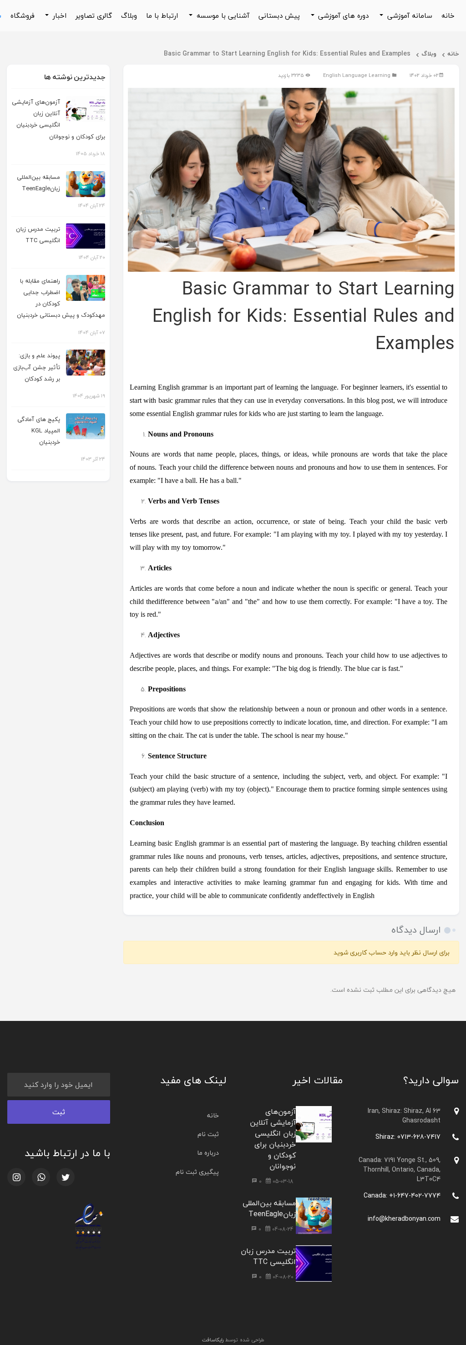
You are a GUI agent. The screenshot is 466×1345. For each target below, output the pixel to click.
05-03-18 (282, 1181)
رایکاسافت (212, 1339)
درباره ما (208, 1152)
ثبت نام (208, 1134)
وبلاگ (129, 15)
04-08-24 (282, 1229)
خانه (448, 15)
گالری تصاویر (94, 15)
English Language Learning (356, 75)
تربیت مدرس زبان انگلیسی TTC (268, 1256)
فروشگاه (22, 15)
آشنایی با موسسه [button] (221, 15)
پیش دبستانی (279, 15)
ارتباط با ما (162, 15)
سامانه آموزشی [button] (408, 15)
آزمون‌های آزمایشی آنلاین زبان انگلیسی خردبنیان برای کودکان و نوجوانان (273, 1138)
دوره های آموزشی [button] (342, 15)
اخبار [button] (58, 15)
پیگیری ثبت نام (197, 1172)
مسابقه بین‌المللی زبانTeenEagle (269, 1208)
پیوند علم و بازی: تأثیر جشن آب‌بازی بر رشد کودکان (36, 366)
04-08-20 (282, 1277)
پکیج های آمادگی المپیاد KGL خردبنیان (38, 430)
